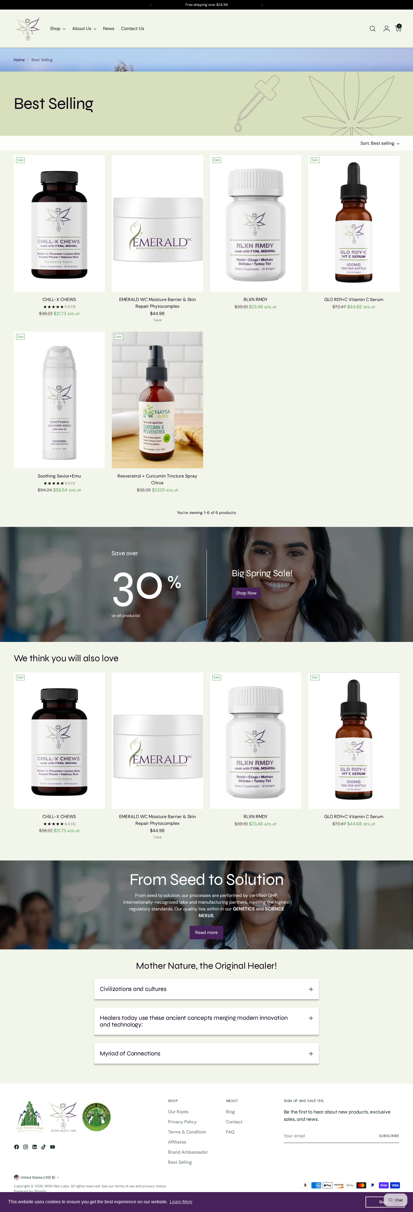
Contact (234, 1122)
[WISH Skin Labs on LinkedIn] (35, 1148)
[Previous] (151, 5)
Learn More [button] (181, 1201)
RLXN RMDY (255, 299)
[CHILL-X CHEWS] (59, 223)
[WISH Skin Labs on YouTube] (53, 1148)
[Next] (262, 5)
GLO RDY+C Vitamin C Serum (353, 299)
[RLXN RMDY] (255, 223)
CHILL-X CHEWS (59, 299)
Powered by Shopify (30, 1191)
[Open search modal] (372, 28)
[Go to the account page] (384, 28)
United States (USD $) (38, 1177)
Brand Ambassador (188, 1152)
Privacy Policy (182, 1122)
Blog (230, 1112)
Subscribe (389, 1136)
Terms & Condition (187, 1132)
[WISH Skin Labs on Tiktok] (44, 1148)
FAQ (230, 1132)
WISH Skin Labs (56, 1186)
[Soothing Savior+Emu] (59, 400)
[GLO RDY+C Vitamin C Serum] (354, 223)
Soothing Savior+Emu (59, 476)
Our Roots (178, 1112)
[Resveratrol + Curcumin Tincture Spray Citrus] (157, 400)
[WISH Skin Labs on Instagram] (26, 1148)
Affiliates (177, 1142)
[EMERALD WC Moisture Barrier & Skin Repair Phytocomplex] (157, 223)
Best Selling (180, 1162)
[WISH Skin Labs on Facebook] (17, 1148)
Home (19, 59)
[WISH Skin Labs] (28, 28)
